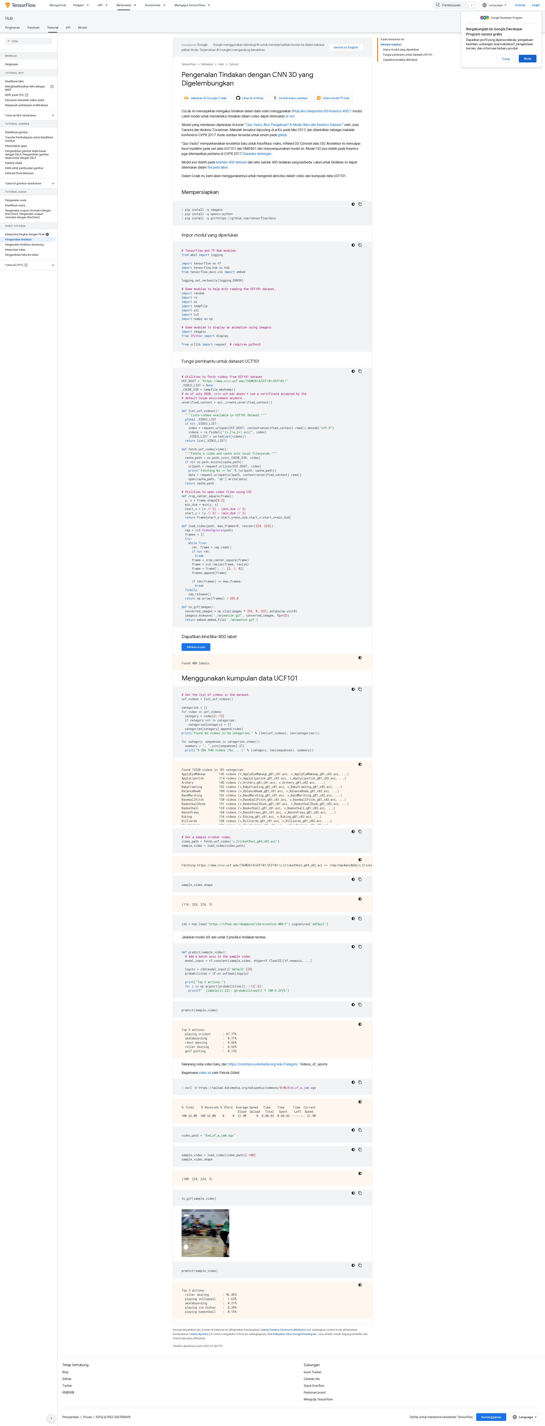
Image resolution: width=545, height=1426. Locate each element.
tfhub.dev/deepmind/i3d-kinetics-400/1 (322, 111)
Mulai (527, 59)
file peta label (218, 167)
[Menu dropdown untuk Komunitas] (166, 5)
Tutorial (52, 27)
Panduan (33, 27)
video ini (205, 1073)
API (100, 5)
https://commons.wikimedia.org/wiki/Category (263, 1064)
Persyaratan (70, 1417)
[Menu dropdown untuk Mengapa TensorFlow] (210, 5)
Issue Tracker (313, 1372)
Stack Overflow (314, 1385)
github (282, 135)
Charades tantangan (256, 154)
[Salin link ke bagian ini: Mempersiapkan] (223, 192)
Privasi (87, 1417)
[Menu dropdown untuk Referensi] (136, 5)
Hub (9, 18)
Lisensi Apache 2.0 (200, 1334)
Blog (65, 1372)
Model (82, 27)
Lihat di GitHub (253, 98)
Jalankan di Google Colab (208, 98)
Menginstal (58, 5)
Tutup (506, 59)
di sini (290, 116)
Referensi (124, 5)
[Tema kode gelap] (353, 204)
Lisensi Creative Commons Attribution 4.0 (285, 1329)
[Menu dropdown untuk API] (108, 5)
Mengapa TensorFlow (190, 5)
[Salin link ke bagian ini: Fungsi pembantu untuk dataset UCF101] (263, 361)
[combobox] (454, 5)
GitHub (520, 5)
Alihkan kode (196, 647)
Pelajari (78, 5)
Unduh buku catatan (293, 98)
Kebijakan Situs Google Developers (295, 1334)
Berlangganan (491, 1417)
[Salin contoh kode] (360, 204)
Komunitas (153, 5)
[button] (25, 115)
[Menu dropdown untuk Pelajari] (89, 5)
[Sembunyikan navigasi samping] (51, 1418)
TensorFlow (189, 64)
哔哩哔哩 (68, 1392)
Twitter (67, 1385)
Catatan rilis (312, 1379)
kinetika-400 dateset (231, 162)
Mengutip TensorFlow (318, 1399)
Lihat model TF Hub (336, 98)
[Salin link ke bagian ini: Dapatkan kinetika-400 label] (241, 637)
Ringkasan (12, 27)
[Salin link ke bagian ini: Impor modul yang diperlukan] (242, 235)
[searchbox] (28, 41)
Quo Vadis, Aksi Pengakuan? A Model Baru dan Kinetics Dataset (294, 125)
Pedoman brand (315, 1392)
